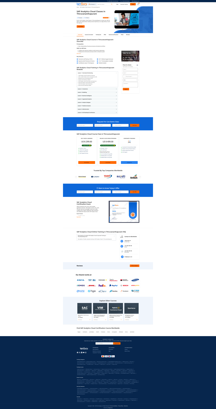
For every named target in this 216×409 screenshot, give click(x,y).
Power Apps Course (87, 371)
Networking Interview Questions (132, 389)
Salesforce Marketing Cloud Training (119, 369)
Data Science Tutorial (87, 400)
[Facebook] (77, 352)
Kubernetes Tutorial (121, 400)
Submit (125, 89)
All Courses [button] (92, 4)
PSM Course (115, 379)
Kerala (108, 331)
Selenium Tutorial (79, 400)
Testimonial (111, 349)
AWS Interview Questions (94, 388)
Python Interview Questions (81, 391)
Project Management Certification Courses (114, 361)
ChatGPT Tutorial (101, 400)
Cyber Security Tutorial (102, 401)
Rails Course (112, 370)
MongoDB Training (80, 383)
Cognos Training (86, 383)
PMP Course (126, 379)
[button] (90, 145)
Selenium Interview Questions (81, 389)
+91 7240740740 (128, 59)
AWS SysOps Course (85, 379)
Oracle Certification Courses (81, 364)
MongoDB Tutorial (113, 398)
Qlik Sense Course (79, 371)
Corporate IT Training (97, 352)
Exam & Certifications (113, 34)
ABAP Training (97, 380)
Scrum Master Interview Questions (105, 392)
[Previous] (76, 177)
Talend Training (133, 373)
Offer (105, 34)
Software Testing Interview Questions (82, 392)
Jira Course (120, 379)
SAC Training (103, 380)
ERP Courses (131, 361)
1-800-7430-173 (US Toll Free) (113, 1)
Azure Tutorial (114, 400)
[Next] (140, 177)
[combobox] (124, 76)
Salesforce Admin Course (80, 380)
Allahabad (121, 331)
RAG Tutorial (128, 400)
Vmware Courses (114, 364)
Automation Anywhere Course (81, 373)
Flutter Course (94, 370)
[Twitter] (79, 352)
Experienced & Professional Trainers (86, 61)
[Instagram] (86, 352)
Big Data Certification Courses (90, 361)
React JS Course (87, 370)
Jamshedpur (91, 331)
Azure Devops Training (101, 374)
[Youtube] (84, 352)
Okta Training (117, 373)
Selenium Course (134, 380)
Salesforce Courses (125, 361)
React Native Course (121, 380)
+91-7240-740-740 (125, 1)
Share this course (127, 29)
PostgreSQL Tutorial (99, 398)
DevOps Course (98, 379)
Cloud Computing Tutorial (81, 401)
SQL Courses (108, 364)
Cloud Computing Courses (81, 361)
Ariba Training (126, 383)
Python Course (94, 382)
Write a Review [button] (134, 265)
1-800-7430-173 (128, 57)
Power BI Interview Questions (121, 389)
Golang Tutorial (85, 398)
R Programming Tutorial (133, 398)
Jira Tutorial (88, 401)
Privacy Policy (120, 405)
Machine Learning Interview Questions (115, 388)
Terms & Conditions (113, 405)
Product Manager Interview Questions (82, 388)
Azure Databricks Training (125, 373)
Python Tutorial (79, 398)
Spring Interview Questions (128, 392)
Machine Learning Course (115, 371)
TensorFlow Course (123, 371)
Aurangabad (114, 331)
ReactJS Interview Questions (92, 389)
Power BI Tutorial (106, 398)
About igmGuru (96, 349)
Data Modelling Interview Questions (105, 391)
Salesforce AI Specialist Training (91, 374)
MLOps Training (107, 371)
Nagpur (79, 331)
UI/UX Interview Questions (94, 392)
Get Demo (135, 125)
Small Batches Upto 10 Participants (86, 63)
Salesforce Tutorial (94, 400)
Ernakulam (103, 331)
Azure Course (92, 379)
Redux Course (88, 382)
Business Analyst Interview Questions (118, 391)
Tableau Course (106, 382)
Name (124, 67)
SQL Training (120, 382)
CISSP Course (108, 380)
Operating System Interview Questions (93, 391)
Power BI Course (131, 370)
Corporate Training (124, 4)
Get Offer (135, 191)
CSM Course (110, 379)
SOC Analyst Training (135, 382)
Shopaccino (110, 407)
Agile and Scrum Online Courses (101, 361)
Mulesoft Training (127, 380)
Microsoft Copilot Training (112, 383)
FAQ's (122, 34)
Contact (126, 349)
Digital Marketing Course (80, 382)
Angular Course (120, 383)
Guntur (126, 331)
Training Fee (98, 34)
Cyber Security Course (80, 370)
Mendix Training (100, 370)
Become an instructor (97, 351)
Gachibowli (132, 331)
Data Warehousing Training (81, 374)
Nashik (97, 331)
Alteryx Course (125, 370)
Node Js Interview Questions (103, 388)
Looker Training (118, 370)
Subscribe (117, 343)
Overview (80, 34)
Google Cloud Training (80, 369)
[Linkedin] (82, 352)
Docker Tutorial (92, 398)
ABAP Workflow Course (89, 380)
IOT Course (93, 371)
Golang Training (106, 370)
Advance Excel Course (113, 382)
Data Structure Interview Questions (131, 391)
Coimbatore (85, 331)
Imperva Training (111, 373)
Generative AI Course (100, 371)
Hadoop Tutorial (108, 400)
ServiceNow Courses (90, 364)
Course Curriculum (89, 34)
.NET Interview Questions (111, 389)
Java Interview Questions (126, 388)
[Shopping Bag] (138, 4)
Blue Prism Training (127, 382)
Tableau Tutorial (133, 400)
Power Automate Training (102, 383)
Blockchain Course (131, 371)
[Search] (111, 4)
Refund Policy (127, 351)
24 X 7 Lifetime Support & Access (106, 59)
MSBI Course (100, 382)
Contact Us (129, 162)
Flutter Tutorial (120, 398)
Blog (117, 4)
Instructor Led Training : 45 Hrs (85, 59)
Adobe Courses (102, 364)
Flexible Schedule (102, 63)
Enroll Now (80, 26)
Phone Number (125, 74)
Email (124, 71)
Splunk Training (104, 379)
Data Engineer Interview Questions (117, 392)
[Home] (82, 4)
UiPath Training (90, 373)
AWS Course (79, 379)
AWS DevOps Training (89, 369)
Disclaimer (126, 405)
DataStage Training (97, 373)
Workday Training (104, 373)
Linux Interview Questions (102, 389)
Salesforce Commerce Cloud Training (106, 369)
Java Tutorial (126, 398)
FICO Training (132, 383)
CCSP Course (114, 380)
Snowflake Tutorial (94, 401)
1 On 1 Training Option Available (106, 61)
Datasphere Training (130, 369)
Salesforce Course (132, 379)
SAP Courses (97, 364)
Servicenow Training (97, 369)
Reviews (128, 34)
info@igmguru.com (136, 1)
